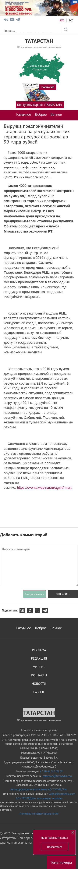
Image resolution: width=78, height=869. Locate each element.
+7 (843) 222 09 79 (51, 771)
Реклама (39, 650)
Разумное (23, 114)
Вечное (56, 114)
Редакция (39, 658)
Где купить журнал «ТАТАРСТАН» (40, 105)
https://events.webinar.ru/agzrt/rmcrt (44, 487)
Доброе (41, 114)
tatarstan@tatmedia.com (58, 776)
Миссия (39, 667)
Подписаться (54, 847)
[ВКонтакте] (23, 610)
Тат (71, 20)
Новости (39, 684)
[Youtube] (12, 20)
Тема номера (61, 862)
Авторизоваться (34, 594)
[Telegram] (18, 20)
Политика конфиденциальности (39, 813)
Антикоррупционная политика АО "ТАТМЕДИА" (39, 789)
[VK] (6, 20)
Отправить (63, 594)
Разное (39, 692)
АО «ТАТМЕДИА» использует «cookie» (39, 798)
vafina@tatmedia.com (62, 794)
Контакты (39, 675)
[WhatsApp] (38, 610)
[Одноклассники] (31, 610)
